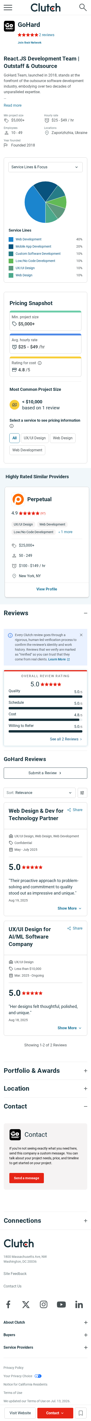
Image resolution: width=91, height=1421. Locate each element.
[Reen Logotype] (18, 499)
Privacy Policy (14, 1368)
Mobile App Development (33, 246)
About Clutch (14, 1322)
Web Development (29, 239)
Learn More (57, 659)
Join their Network (30, 42)
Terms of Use (13, 1393)
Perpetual (39, 499)
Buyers (9, 1335)
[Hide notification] (81, 635)
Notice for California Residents (25, 1384)
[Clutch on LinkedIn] (79, 1304)
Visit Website (20, 1413)
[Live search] (83, 7)
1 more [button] (66, 532)
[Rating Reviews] (27, 34)
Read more (12, 105)
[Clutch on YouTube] (61, 1304)
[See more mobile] (70, 908)
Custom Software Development (38, 253)
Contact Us (12, 1286)
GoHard (29, 25)
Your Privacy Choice (18, 1376)
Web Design (24, 275)
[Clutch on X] (26, 1304)
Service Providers (18, 1347)
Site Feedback (15, 1273)
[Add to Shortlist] (80, 1413)
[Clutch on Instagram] (43, 1304)
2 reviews (46, 35)
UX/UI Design (25, 268)
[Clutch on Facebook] (8, 1304)
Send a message (26, 1178)
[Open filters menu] (82, 793)
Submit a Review (42, 773)
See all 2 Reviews (64, 739)
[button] (39, 793)
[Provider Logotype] (9, 26)
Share (77, 810)
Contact (52, 1413)
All (14, 438)
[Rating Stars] (28, 513)
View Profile (46, 589)
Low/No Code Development (35, 261)
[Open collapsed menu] (8, 7)
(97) (43, 513)
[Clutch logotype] (45, 7)
